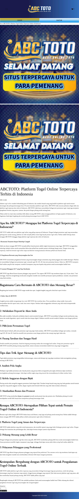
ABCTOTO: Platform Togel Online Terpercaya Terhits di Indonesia (22, 24)
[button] (3, 490)
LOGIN (19, 20)
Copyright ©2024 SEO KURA (39, 495)
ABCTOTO (3, 232)
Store (1, 24)
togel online (8, 204)
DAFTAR (59, 20)
